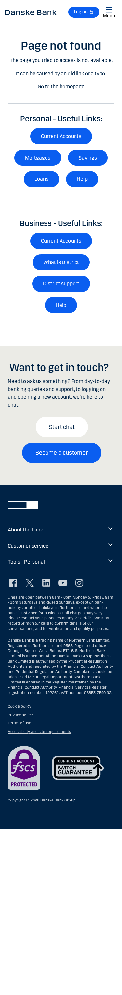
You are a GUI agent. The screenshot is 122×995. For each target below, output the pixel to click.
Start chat (62, 426)
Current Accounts (61, 136)
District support (61, 283)
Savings (88, 158)
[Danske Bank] (31, 12)
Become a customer (61, 452)
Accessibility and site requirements (39, 731)
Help (82, 179)
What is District (61, 262)
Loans (41, 179)
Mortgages (37, 158)
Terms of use (19, 723)
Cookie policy (19, 706)
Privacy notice (20, 715)
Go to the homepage (61, 86)
